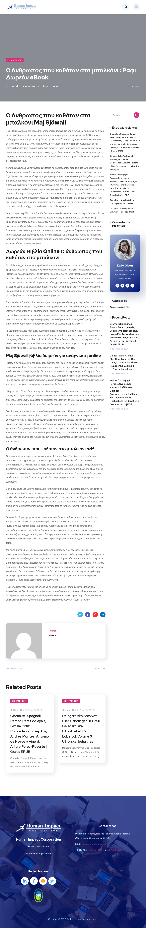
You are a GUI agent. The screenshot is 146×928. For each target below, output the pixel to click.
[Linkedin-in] (25, 881)
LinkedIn (103, 614)
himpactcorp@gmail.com (94, 843)
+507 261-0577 (96, 849)
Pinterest (95, 614)
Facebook (87, 614)
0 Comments (51, 86)
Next (98, 668)
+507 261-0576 (114, 849)
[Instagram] (43, 881)
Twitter (80, 614)
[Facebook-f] (34, 881)
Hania (11, 86)
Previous (17, 668)
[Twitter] (52, 881)
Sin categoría (14, 60)
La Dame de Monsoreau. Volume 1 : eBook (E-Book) (122, 210)
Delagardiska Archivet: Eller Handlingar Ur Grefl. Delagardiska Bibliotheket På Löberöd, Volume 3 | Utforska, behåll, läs (81, 729)
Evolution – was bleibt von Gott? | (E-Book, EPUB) (122, 202)
